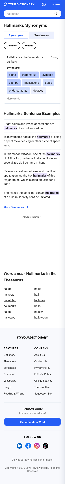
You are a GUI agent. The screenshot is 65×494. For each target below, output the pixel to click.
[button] (44, 4)
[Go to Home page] (19, 4)
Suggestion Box (43, 393)
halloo (8, 312)
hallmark (39, 300)
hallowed (9, 317)
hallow (38, 312)
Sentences (41, 35)
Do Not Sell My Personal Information (32, 459)
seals (48, 82)
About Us (39, 355)
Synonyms (15, 35)
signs (12, 75)
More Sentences (14, 207)
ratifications (31, 82)
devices (38, 90)
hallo (37, 306)
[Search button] (55, 13)
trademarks (29, 75)
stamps (13, 82)
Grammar (9, 374)
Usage (7, 387)
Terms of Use (42, 387)
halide (8, 289)
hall (36, 294)
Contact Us (40, 361)
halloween (41, 317)
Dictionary (9, 355)
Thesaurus (10, 361)
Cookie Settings (43, 380)
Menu (56, 4)
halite (37, 289)
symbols (47, 75)
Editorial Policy (42, 374)
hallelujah (10, 300)
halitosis (9, 294)
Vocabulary (10, 380)
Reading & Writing (14, 393)
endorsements (18, 90)
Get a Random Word (32, 422)
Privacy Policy (42, 367)
